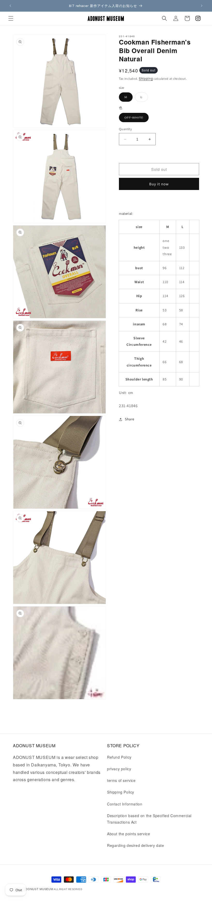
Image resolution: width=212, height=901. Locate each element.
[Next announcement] (201, 5)
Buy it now (159, 183)
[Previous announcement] (10, 5)
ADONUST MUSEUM (38, 889)
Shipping (146, 78)
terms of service (121, 780)
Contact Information (124, 804)
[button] (11, 18)
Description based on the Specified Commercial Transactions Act (149, 819)
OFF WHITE (136, 118)
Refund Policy (119, 757)
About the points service (128, 833)
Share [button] (129, 419)
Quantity (125, 129)
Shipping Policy (120, 792)
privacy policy (119, 768)
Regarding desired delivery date (135, 845)
